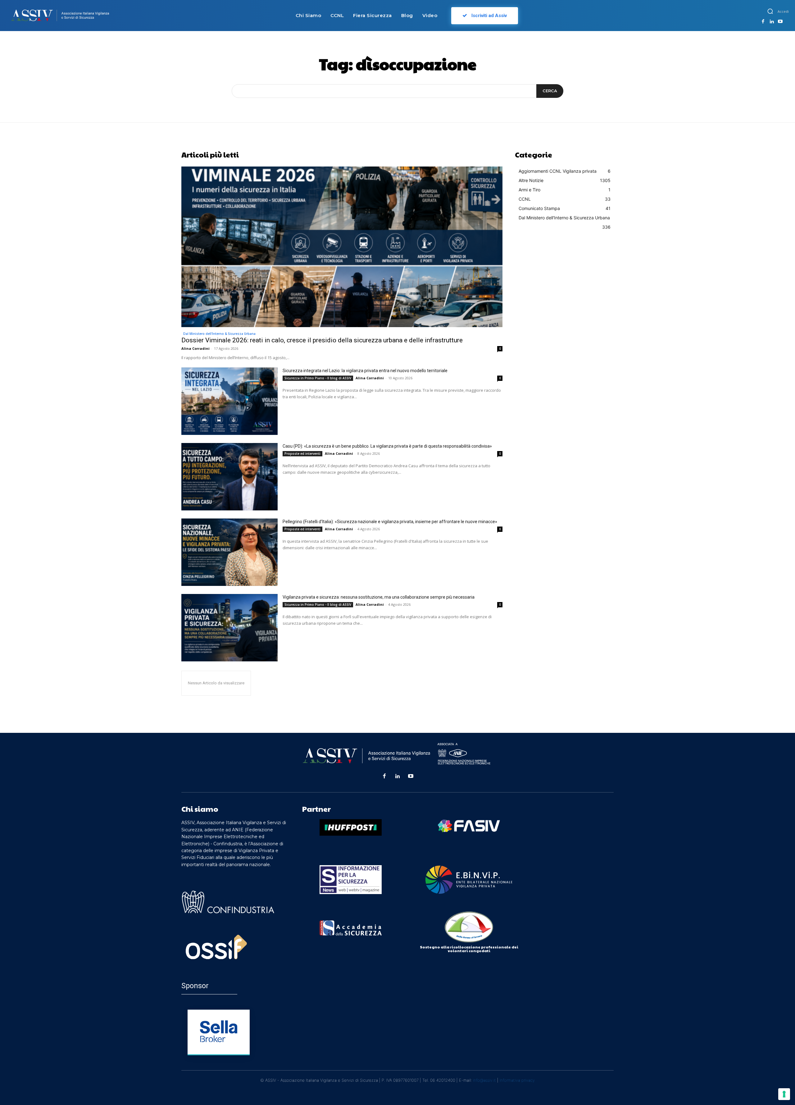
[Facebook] (763, 22)
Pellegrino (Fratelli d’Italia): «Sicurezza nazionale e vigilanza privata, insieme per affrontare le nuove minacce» (390, 521)
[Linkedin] (772, 22)
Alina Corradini (195, 348)
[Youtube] (780, 22)
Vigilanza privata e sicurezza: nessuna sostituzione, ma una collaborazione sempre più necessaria (379, 597)
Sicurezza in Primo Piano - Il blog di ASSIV (317, 378)
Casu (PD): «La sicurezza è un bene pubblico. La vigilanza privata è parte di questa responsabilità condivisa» (387, 446)
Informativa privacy (517, 1080)
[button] (770, 11)
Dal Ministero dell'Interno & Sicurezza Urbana (219, 333)
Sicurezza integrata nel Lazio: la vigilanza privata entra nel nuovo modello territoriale (365, 370)
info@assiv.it (484, 1080)
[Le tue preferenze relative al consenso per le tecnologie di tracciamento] (784, 1094)
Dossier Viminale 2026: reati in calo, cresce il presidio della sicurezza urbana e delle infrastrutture (322, 340)
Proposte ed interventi (302, 453)
